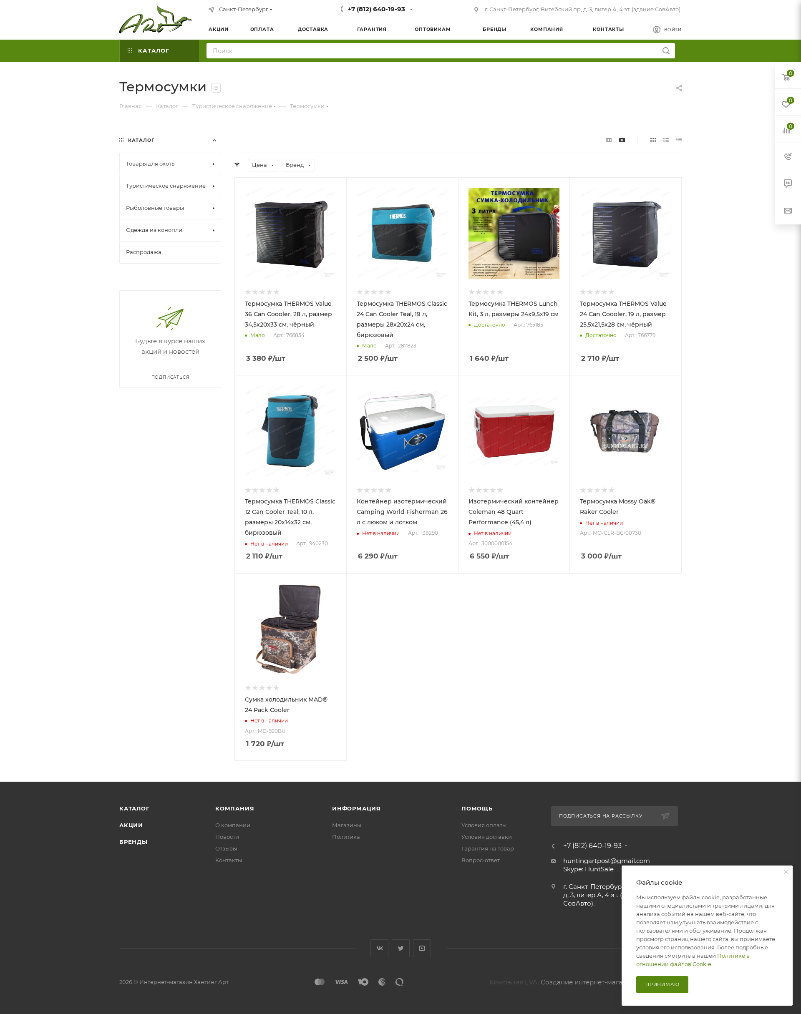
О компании (232, 825)
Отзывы (226, 848)
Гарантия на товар (487, 848)
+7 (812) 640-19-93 (376, 9)
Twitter (401, 948)
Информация (356, 808)
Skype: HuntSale (588, 869)
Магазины (346, 825)
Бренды (133, 841)
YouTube (422, 948)
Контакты (228, 860)
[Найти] (666, 50)
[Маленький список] (609, 140)
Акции (131, 825)
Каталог (134, 808)
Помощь (477, 808)
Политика (346, 836)
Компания (234, 808)
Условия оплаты (483, 825)
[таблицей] (679, 140)
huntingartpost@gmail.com (606, 861)
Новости (227, 836)
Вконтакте (379, 948)
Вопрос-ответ (480, 860)
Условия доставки (486, 836)
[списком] (666, 140)
